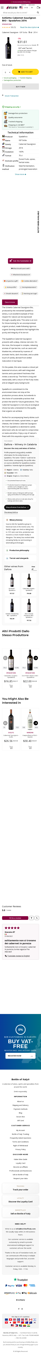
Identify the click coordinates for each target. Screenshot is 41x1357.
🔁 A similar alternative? (29, 281)
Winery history (16, 520)
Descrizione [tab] (10, 302)
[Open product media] (8, 48)
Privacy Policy (20, 1149)
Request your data (20, 1178)
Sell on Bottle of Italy (20, 1174)
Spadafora (7, 24)
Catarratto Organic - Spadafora (11, 676)
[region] (8, 48)
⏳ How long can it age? (29, 293)
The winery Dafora (11, 512)
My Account (20, 1130)
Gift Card (20, 1120)
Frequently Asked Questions (20, 1138)
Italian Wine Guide (20, 1159)
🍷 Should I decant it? (11, 293)
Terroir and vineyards (19, 558)
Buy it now (20, 87)
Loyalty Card (20, 1163)
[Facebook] (18, 1309)
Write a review (15, 918)
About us (20, 1101)
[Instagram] (22, 1309)
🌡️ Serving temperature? (28, 287)
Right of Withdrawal (20, 1145)
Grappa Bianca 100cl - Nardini (30, 736)
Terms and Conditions (20, 1142)
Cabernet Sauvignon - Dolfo (11, 736)
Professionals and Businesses (20, 1171)
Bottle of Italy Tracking (20, 1134)
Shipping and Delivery (20, 1105)
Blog (20, 1113)
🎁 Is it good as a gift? (11, 281)
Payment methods (21, 1109)
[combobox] (18, 12)
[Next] (35, 658)
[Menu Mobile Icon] (2, 7)
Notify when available (38, 222)
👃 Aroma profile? (10, 287)
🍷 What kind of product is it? (20, 275)
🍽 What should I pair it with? (20, 268)
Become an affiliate (20, 1167)
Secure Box (20, 1117)
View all (33, 568)
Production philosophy (19, 550)
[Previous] (5, 658)
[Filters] (31, 918)
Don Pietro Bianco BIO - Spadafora (30, 676)
